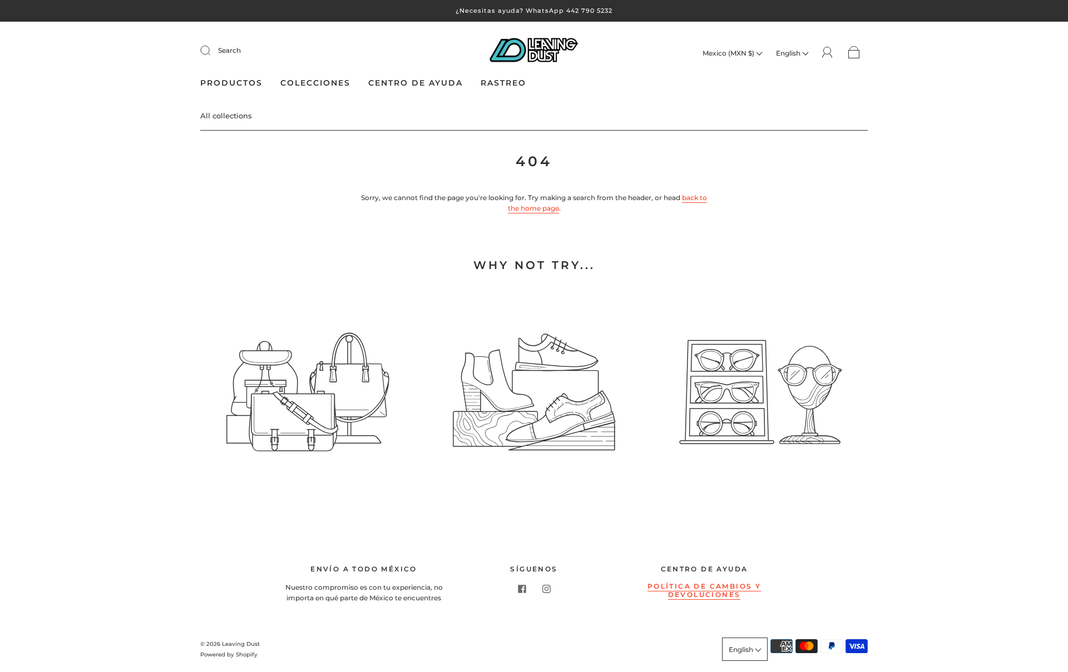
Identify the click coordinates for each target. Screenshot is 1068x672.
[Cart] (854, 53)
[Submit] (212, 50)
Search (229, 50)
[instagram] (546, 588)
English (789, 53)
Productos (231, 83)
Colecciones (315, 83)
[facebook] (522, 588)
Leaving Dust (241, 644)
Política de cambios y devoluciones (704, 590)
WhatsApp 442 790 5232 (569, 10)
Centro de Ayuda (415, 83)
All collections (226, 115)
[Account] (827, 52)
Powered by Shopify (229, 654)
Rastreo (503, 83)
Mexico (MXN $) (729, 53)
